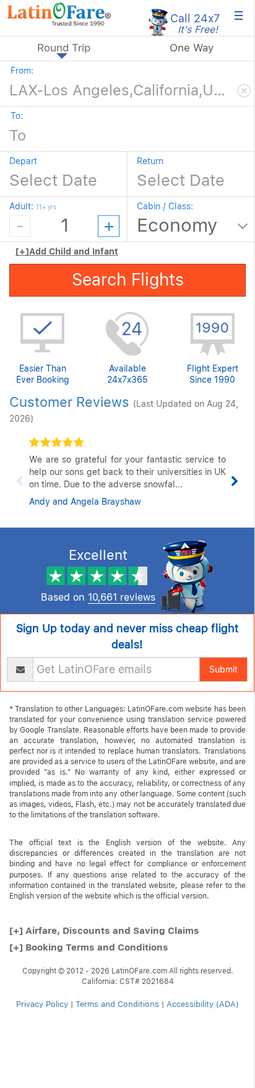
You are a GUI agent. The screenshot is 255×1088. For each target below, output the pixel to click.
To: (17, 116)
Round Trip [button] (63, 47)
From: (22, 71)
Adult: (32, 206)
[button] (59, 14)
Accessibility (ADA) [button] (202, 1004)
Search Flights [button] (128, 279)
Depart (23, 161)
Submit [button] (223, 669)
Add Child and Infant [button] (66, 251)
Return (150, 161)
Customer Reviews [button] (69, 402)
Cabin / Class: (165, 206)
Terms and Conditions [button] (117, 1004)
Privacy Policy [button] (42, 1004)
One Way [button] (192, 47)
